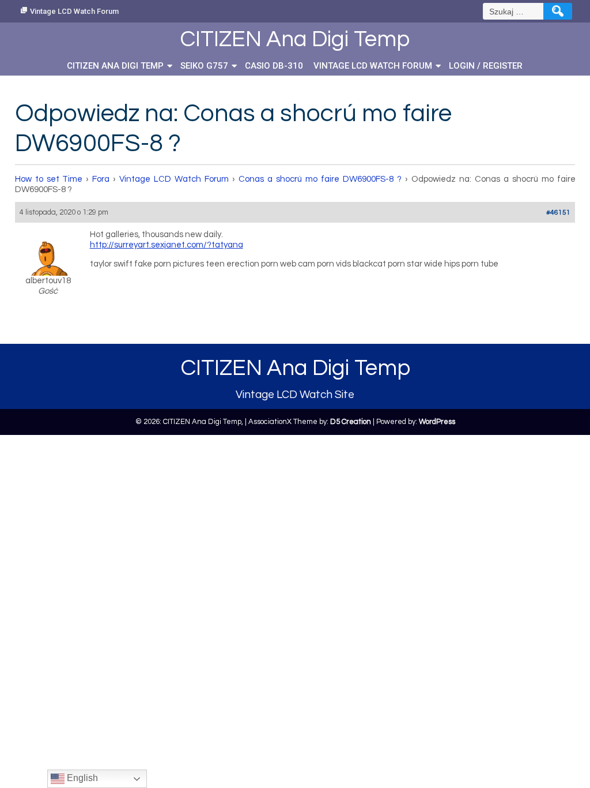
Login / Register (486, 66)
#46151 (558, 212)
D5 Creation (350, 422)
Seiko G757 (204, 66)
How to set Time (49, 179)
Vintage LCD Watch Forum (74, 11)
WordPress (437, 422)
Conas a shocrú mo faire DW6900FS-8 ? (320, 179)
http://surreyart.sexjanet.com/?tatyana (166, 245)
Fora (100, 179)
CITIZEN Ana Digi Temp (115, 66)
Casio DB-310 (274, 66)
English (81, 778)
